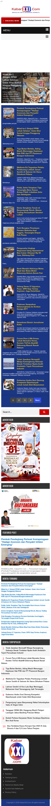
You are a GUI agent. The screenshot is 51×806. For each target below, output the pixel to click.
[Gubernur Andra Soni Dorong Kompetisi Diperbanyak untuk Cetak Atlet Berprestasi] (8, 392)
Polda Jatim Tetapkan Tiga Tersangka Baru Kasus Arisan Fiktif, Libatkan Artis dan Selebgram (29, 191)
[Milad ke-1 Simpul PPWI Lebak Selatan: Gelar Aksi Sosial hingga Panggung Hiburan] (8, 140)
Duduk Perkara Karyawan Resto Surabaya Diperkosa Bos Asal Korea (28, 719)
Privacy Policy (10, 792)
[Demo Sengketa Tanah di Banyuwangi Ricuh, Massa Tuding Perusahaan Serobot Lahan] (8, 220)
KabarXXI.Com (25, 803)
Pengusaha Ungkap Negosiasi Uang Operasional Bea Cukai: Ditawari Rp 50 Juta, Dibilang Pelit (30, 251)
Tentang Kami (11, 777)
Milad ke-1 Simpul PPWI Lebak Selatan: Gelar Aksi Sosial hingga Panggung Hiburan (12, 81)
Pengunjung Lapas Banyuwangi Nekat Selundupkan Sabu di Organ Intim (27, 703)
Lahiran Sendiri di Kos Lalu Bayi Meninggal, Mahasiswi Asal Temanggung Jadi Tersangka (25, 688)
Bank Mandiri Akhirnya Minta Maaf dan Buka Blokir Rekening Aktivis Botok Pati (30, 270)
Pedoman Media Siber (14, 785)
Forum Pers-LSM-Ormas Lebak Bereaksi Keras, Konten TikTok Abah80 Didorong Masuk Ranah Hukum (28, 343)
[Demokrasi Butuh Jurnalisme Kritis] (8, 334)
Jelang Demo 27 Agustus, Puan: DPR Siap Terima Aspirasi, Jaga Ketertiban (29, 288)
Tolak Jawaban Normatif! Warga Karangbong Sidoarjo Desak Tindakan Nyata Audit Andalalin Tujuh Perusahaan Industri (30, 364)
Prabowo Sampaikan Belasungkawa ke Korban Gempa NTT (29, 306)
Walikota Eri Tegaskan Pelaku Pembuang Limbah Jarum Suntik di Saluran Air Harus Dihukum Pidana (30, 170)
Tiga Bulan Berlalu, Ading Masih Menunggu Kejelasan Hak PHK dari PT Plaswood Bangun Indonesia (30, 152)
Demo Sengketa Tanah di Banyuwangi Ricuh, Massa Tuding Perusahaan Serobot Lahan (30, 211)
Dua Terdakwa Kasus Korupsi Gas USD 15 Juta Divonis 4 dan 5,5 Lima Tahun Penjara (26, 727)
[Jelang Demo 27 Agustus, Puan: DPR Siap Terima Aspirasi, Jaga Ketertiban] (8, 298)
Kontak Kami (10, 781)
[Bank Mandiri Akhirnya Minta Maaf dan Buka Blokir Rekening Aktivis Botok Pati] (8, 280)
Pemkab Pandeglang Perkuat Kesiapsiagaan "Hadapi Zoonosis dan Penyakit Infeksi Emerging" (30, 111)
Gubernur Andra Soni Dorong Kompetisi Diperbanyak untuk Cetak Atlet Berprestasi (30, 382)
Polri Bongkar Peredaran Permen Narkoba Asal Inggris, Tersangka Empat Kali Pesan (29, 231)
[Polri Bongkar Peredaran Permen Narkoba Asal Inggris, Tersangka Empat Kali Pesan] (8, 240)
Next (37, 400)
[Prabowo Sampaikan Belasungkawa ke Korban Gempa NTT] (8, 316)
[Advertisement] (25, 56)
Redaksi (8, 774)
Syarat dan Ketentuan (14, 788)
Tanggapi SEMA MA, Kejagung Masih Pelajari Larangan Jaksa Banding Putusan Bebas (25, 711)
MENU (6, 30)
